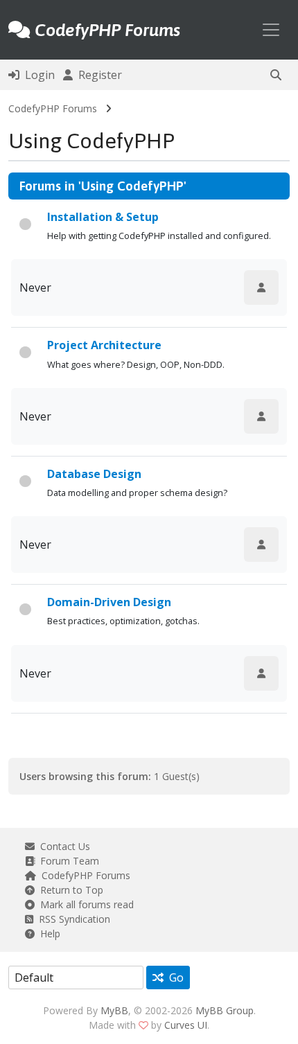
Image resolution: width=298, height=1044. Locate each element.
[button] (276, 75)
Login (37, 74)
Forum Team (67, 860)
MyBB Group (224, 1010)
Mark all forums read (84, 904)
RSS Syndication (71, 919)
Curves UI (185, 1025)
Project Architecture (104, 345)
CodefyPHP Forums (52, 108)
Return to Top (69, 889)
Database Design (94, 473)
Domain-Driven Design (109, 602)
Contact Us (62, 846)
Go (174, 977)
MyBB (114, 1010)
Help (47, 933)
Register (97, 74)
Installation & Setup (103, 216)
